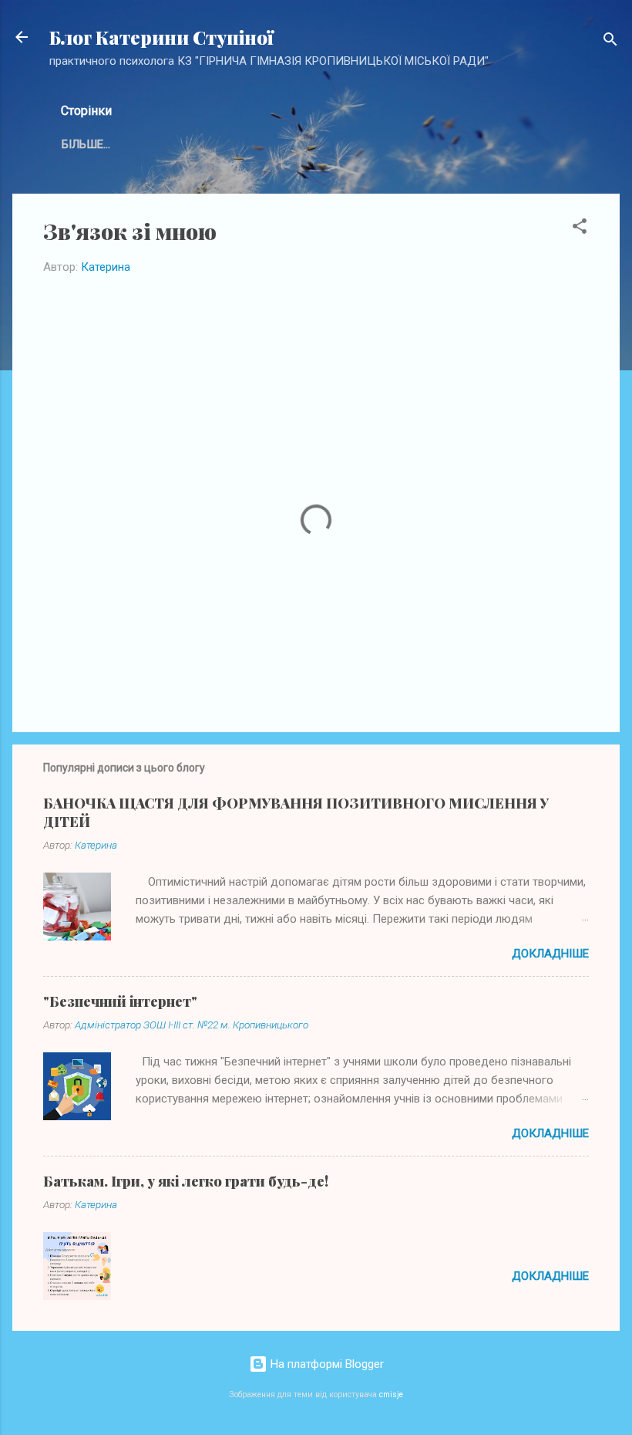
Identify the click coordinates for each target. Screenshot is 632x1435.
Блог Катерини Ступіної (161, 37)
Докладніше (550, 954)
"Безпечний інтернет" (120, 1001)
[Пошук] (610, 42)
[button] (579, 229)
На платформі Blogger (325, 1364)
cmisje (391, 1394)
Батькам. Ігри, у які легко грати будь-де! (185, 1181)
